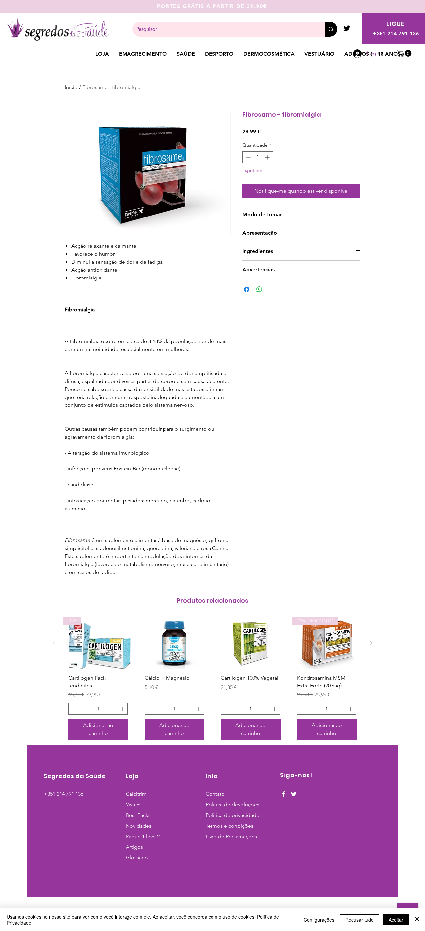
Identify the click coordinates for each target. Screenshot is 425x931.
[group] (212, 681)
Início (71, 87)
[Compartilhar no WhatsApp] (259, 289)
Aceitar (396, 919)
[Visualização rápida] (175, 643)
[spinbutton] (258, 157)
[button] (405, 53)
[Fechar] (417, 920)
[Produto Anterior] (54, 643)
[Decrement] (247, 157)
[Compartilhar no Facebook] (247, 289)
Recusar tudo (359, 919)
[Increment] (268, 157)
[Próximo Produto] (371, 643)
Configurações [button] (319, 919)
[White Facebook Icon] (283, 794)
